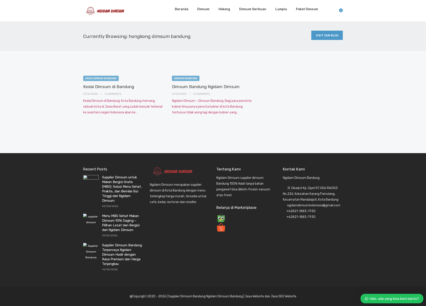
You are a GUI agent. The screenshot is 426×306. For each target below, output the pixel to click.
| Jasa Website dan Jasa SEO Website (269, 296)
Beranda (181, 9)
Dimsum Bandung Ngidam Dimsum (206, 86)
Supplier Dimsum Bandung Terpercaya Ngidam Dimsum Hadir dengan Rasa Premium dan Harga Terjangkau (122, 254)
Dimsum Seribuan (252, 9)
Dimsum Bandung (185, 78)
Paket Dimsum (307, 9)
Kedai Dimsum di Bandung (108, 86)
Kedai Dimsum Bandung (100, 78)
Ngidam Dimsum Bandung (224, 296)
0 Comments (113, 93)
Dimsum (203, 9)
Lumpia (281, 9)
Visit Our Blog (327, 35)
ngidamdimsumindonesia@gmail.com (313, 205)
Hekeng (224, 9)
